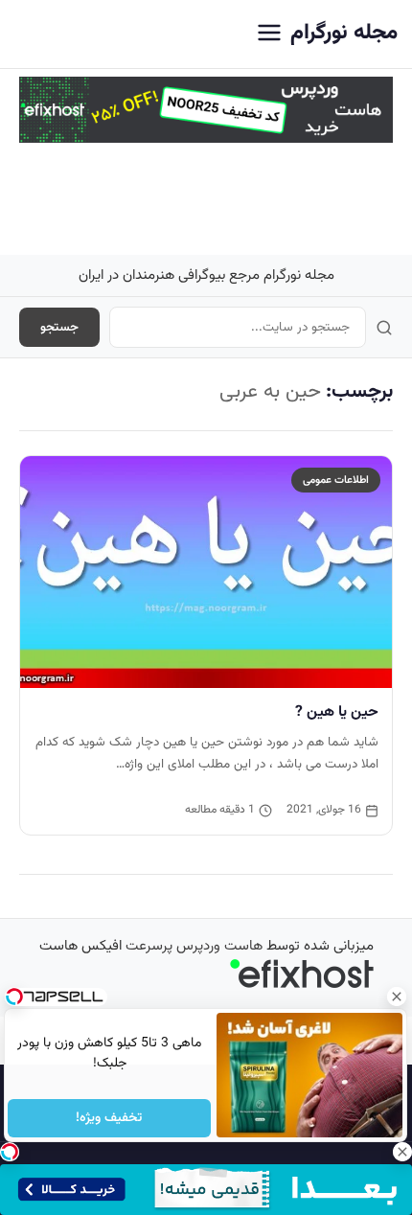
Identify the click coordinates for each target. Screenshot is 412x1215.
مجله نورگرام (344, 33)
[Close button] (397, 996)
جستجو (59, 327)
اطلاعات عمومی (336, 480)
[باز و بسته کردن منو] (269, 34)
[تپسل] (9, 1151)
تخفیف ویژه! (110, 1118)
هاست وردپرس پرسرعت (194, 946)
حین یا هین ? (336, 711)
